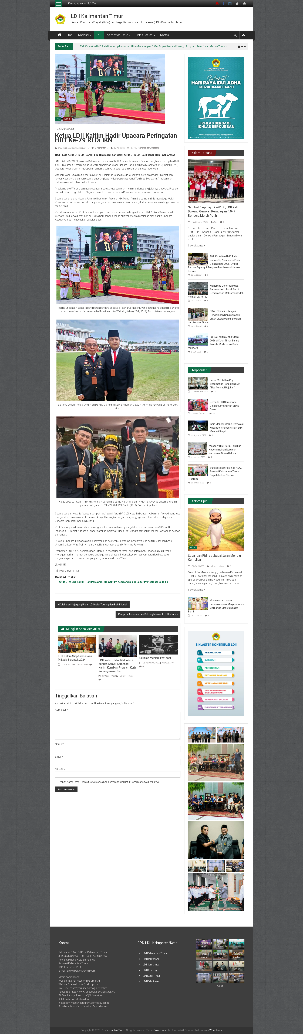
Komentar (61, 709)
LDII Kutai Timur (151, 975)
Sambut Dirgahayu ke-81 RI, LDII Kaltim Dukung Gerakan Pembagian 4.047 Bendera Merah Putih (214, 211)
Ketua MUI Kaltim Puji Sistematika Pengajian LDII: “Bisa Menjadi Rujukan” (225, 384)
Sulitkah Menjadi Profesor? (156, 658)
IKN (99, 35)
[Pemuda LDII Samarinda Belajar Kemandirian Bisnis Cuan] (198, 404)
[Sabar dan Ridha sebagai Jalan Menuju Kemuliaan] (216, 529)
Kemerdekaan (144, 148)
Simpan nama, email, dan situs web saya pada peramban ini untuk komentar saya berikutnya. (109, 782)
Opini (192, 547)
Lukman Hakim (83, 664)
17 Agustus (119, 148)
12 (215, 391)
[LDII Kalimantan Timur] (59, 35)
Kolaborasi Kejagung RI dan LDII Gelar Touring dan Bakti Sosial (93, 604)
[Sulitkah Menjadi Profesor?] (158, 644)
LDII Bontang (150, 970)
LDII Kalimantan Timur (97, 16)
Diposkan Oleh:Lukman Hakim (72, 148)
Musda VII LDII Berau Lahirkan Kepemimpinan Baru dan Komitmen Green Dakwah (225, 450)
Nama (59, 744)
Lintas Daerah (144, 35)
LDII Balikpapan (151, 959)
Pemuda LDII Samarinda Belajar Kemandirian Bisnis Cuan (224, 406)
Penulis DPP (167, 663)
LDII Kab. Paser (151, 981)
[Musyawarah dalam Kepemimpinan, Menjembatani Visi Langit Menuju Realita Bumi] (198, 603)
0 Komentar (100, 148)
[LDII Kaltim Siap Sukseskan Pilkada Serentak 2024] (77, 643)
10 (213, 413)
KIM (215, 222)
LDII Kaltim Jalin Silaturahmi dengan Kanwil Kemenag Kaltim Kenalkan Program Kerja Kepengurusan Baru (117, 666)
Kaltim (67, 119)
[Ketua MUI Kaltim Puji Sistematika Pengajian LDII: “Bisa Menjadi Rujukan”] (198, 382)
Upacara (155, 148)
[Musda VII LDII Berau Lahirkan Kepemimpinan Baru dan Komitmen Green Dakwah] (197, 448)
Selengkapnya (196, 245)
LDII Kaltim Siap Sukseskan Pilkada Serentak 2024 (75, 658)
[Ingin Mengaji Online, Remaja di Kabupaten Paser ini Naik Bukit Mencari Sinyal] (198, 425)
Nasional (83, 35)
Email (59, 756)
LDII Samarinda (151, 964)
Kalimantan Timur (117, 35)
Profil (69, 35)
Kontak (164, 35)
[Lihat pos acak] (243, 35)
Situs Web (60, 769)
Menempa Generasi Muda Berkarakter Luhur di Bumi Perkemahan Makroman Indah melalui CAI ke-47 (135, 46)
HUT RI (129, 148)
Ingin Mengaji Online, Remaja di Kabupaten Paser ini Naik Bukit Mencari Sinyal (227, 428)
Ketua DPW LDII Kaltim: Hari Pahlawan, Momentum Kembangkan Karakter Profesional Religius (113, 582)
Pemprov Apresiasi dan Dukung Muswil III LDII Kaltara (147, 614)
